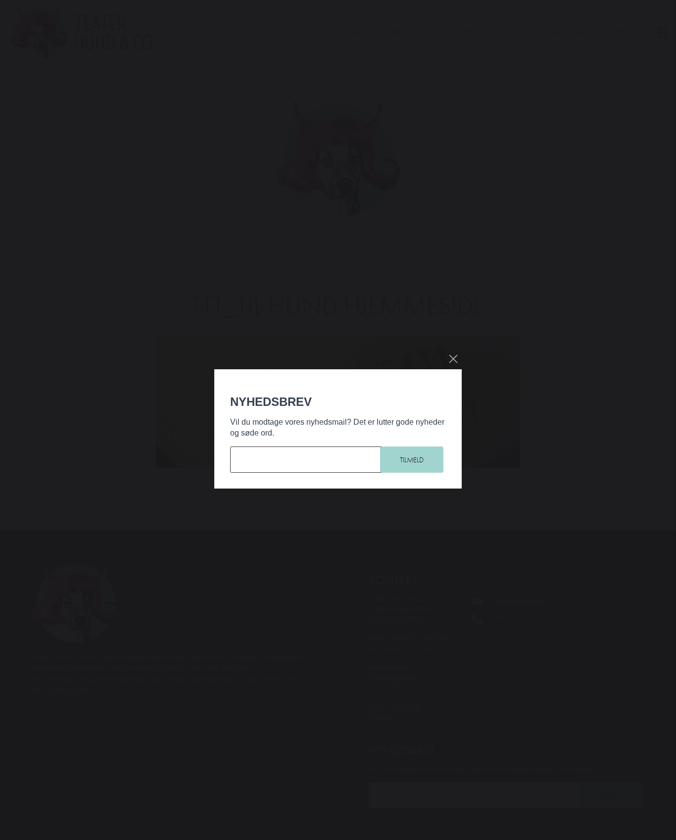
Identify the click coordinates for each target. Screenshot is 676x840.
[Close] (453, 358)
